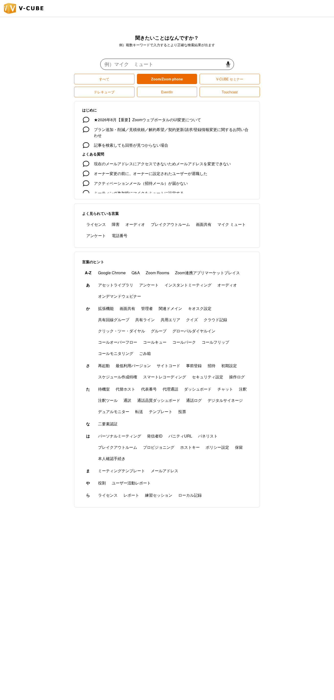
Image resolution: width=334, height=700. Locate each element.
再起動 (104, 365)
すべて (104, 79)
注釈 (243, 389)
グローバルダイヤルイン (193, 331)
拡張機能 (106, 308)
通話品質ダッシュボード (158, 400)
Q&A (136, 272)
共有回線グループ (113, 319)
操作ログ (237, 377)
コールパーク (184, 342)
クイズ (192, 319)
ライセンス (96, 224)
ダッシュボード (198, 389)
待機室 (104, 389)
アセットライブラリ (115, 285)
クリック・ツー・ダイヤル (121, 331)
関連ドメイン (170, 308)
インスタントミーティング (188, 285)
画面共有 (204, 224)
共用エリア (170, 319)
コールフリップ (215, 342)
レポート (131, 495)
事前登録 (194, 365)
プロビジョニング (158, 447)
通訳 (127, 400)
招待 (211, 365)
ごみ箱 (145, 353)
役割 (102, 483)
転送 (139, 411)
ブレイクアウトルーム (170, 224)
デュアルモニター (113, 411)
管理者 (147, 308)
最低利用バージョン (133, 365)
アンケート (96, 235)
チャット (225, 389)
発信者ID (155, 436)
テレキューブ (104, 91)
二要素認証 (108, 424)
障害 (116, 224)
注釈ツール (108, 400)
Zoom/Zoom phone (167, 79)
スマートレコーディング (164, 377)
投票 (182, 411)
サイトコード (168, 365)
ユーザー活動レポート (131, 483)
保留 (239, 447)
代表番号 (149, 389)
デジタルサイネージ (225, 400)
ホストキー (190, 447)
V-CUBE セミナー (229, 79)
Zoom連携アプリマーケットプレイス (207, 272)
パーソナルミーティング (119, 436)
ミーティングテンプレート (121, 470)
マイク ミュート (231, 224)
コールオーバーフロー (117, 342)
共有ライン (145, 319)
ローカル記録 (190, 495)
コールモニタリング (115, 353)
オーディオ (135, 224)
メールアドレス (164, 470)
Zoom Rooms (157, 272)
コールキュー (155, 342)
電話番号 (119, 235)
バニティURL (180, 436)
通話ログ (194, 400)
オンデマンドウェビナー (119, 296)
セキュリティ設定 (207, 377)
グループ (159, 331)
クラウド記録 (215, 319)
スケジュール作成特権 (117, 377)
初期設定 (229, 365)
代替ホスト (125, 389)
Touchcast (230, 91)
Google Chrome (112, 272)
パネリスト (208, 436)
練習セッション (158, 495)
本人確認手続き (111, 458)
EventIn (167, 91)
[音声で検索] (228, 64)
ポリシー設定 (217, 447)
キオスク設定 (200, 308)
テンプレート (160, 411)
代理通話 (170, 389)
